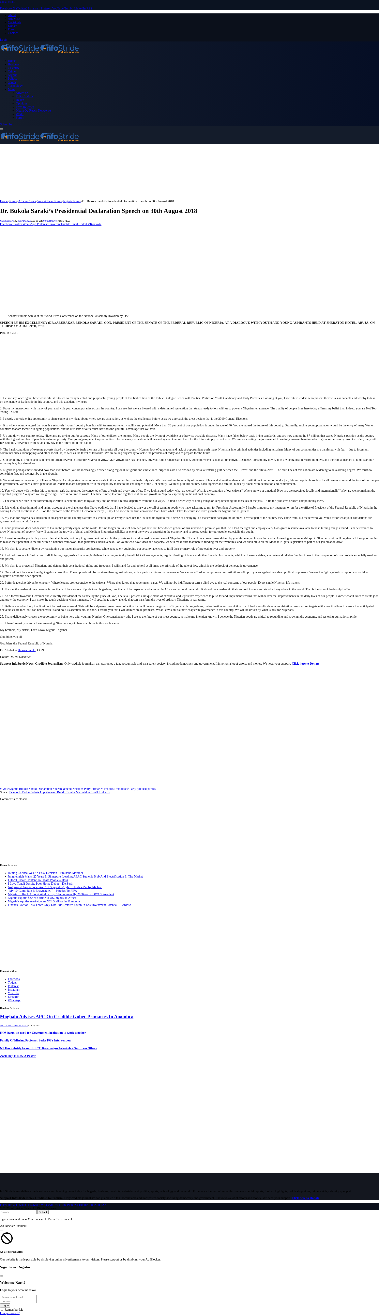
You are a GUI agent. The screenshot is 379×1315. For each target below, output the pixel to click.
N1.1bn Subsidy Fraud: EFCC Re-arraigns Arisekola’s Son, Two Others (48, 1048)
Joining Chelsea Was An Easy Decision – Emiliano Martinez (45, 873)
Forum (12, 29)
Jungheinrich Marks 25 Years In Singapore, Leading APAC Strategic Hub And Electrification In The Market (75, 876)
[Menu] (1, 129)
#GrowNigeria (9, 788)
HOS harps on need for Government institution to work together (43, 1032)
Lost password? (10, 1313)
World (19, 114)
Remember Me (14, 1309)
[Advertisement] (118, 171)
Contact (13, 33)
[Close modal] (1, 1230)
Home (12, 60)
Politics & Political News (14, 1025)
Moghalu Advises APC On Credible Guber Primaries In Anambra (66, 1016)
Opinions (21, 103)
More (11, 89)
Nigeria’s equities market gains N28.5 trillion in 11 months (44, 901)
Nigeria (12, 75)
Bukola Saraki (27, 650)
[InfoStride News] (39, 54)
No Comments (50, 221)
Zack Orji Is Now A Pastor (18, 1056)
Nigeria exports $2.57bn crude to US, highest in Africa (42, 897)
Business (13, 64)
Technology (15, 85)
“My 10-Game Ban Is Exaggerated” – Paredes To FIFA (42, 890)
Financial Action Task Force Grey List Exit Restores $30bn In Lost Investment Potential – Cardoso (69, 905)
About (12, 15)
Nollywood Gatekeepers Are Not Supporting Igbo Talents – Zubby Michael (55, 887)
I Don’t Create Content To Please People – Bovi (38, 880)
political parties (146, 788)
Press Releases (25, 107)
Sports (12, 82)
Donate (12, 25)
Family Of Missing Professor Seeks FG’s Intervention (35, 1040)
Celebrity (13, 68)
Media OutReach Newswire (33, 110)
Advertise (14, 18)
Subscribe (6, 124)
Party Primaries (93, 788)
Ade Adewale (24, 221)
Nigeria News (7, 221)
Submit (43, 1212)
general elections (73, 788)
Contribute (14, 22)
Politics (12, 78)
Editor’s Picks (24, 96)
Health (20, 100)
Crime (12, 71)
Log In (5, 1305)
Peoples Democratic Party (120, 788)
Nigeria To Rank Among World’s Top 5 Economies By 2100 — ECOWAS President (61, 894)
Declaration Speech (50, 788)
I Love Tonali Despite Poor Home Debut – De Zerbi (40, 883)
